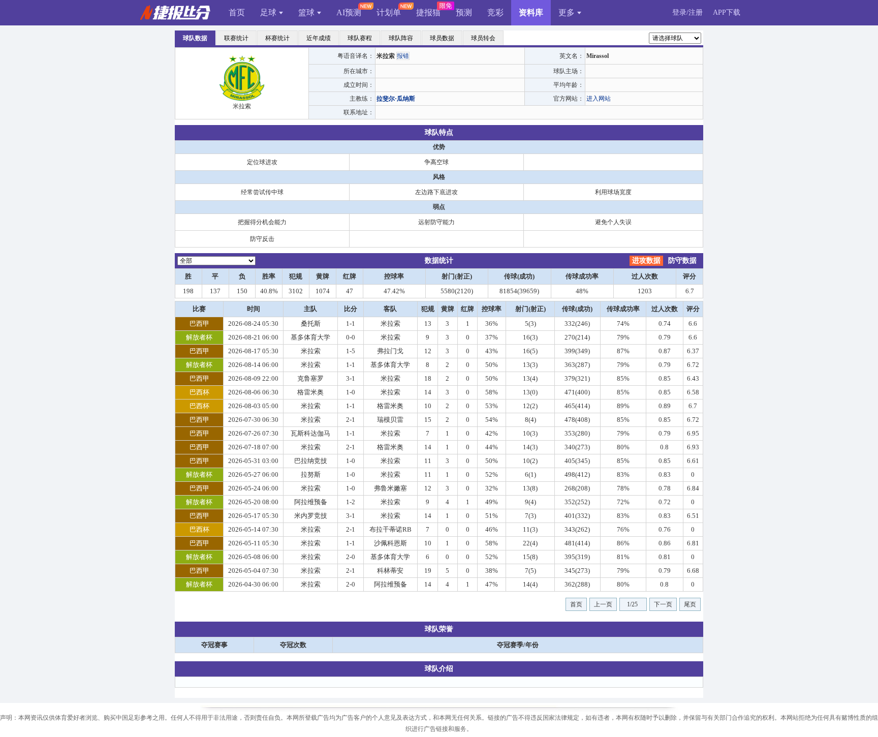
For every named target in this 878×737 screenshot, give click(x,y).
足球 (268, 12)
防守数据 (682, 260)
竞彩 (495, 12)
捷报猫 (428, 12)
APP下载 (726, 12)
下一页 (663, 604)
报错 (403, 55)
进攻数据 (646, 260)
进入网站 (598, 98)
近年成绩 (318, 38)
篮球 (306, 12)
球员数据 (442, 38)
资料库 (531, 12)
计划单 (389, 12)
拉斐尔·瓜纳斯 (396, 98)
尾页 (690, 604)
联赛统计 (236, 38)
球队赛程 (360, 38)
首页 (237, 12)
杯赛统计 (277, 38)
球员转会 (483, 38)
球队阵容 (401, 38)
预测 (464, 12)
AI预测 (348, 12)
